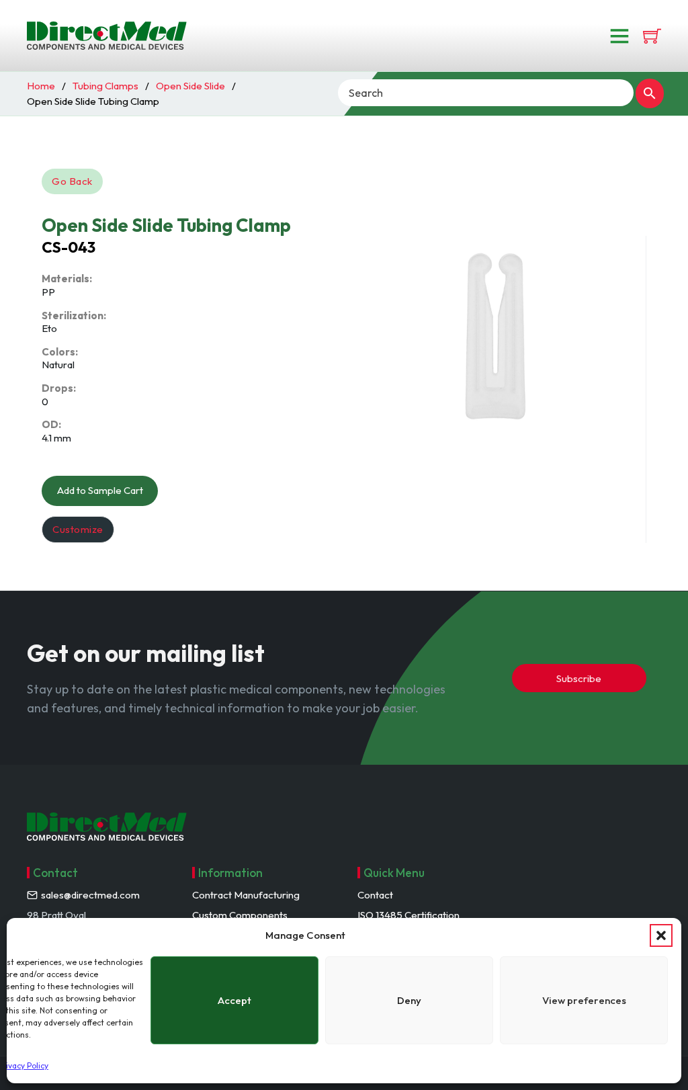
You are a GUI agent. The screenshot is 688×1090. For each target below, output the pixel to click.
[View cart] (652, 36)
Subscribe (578, 678)
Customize (77, 529)
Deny (409, 1000)
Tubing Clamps (105, 85)
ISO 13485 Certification (408, 915)
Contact (375, 894)
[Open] (619, 36)
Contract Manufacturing (246, 894)
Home (41, 85)
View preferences (584, 1000)
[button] (661, 935)
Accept (234, 1000)
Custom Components (240, 915)
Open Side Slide (190, 85)
